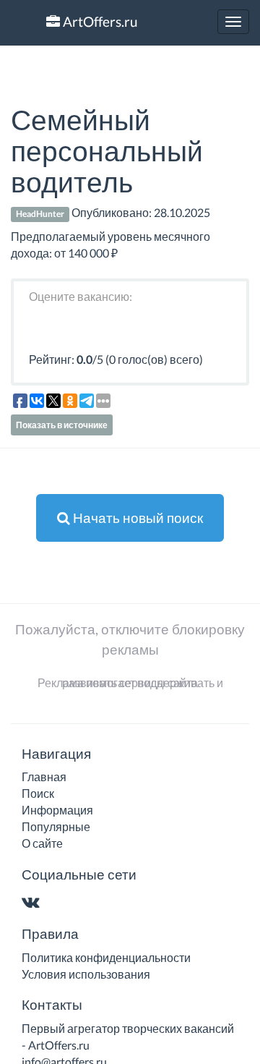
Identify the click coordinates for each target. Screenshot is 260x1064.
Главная (44, 776)
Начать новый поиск (136, 517)
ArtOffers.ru (99, 21)
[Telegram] (59, 903)
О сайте (42, 843)
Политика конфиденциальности (106, 957)
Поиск (38, 793)
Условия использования (86, 974)
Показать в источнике (62, 425)
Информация (57, 810)
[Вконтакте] (34, 903)
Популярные (56, 826)
